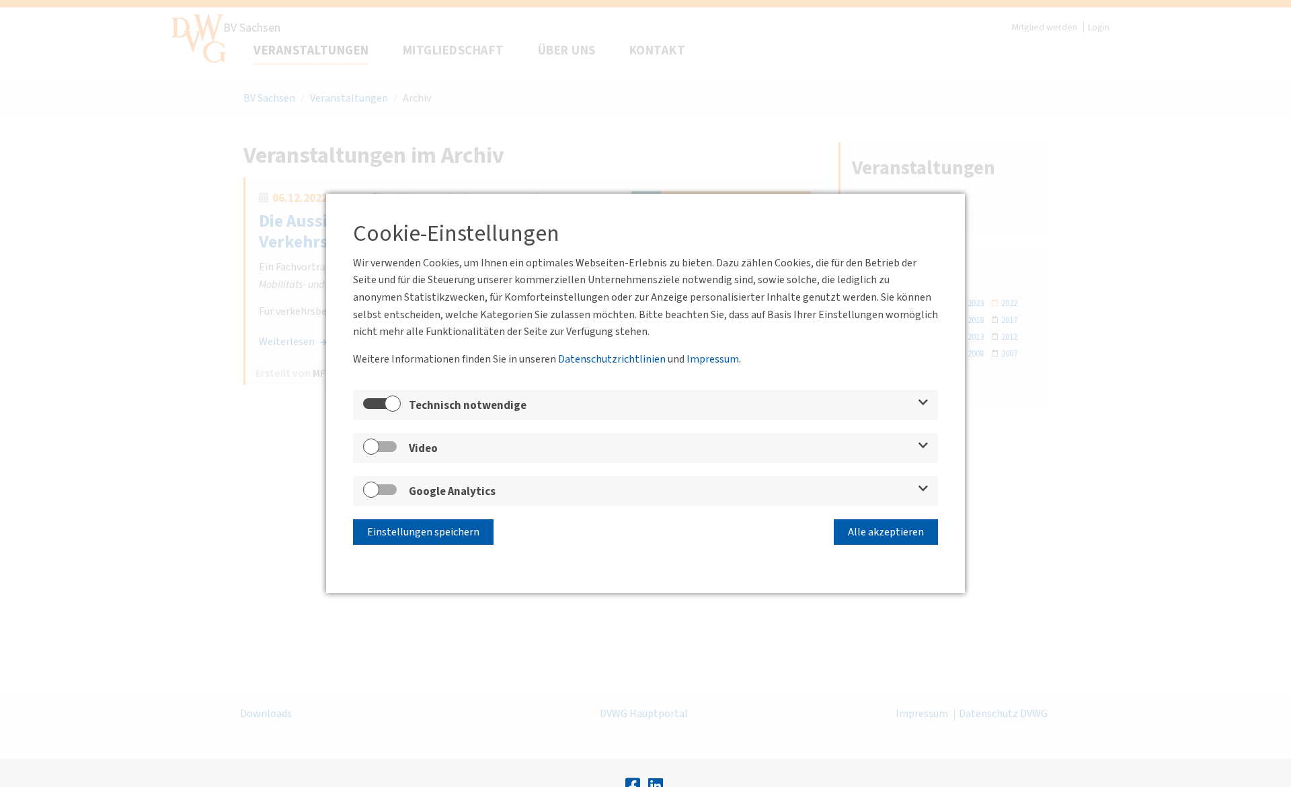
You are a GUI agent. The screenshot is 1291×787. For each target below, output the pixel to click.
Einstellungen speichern (423, 532)
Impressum (713, 359)
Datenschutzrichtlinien (612, 359)
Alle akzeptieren (886, 532)
